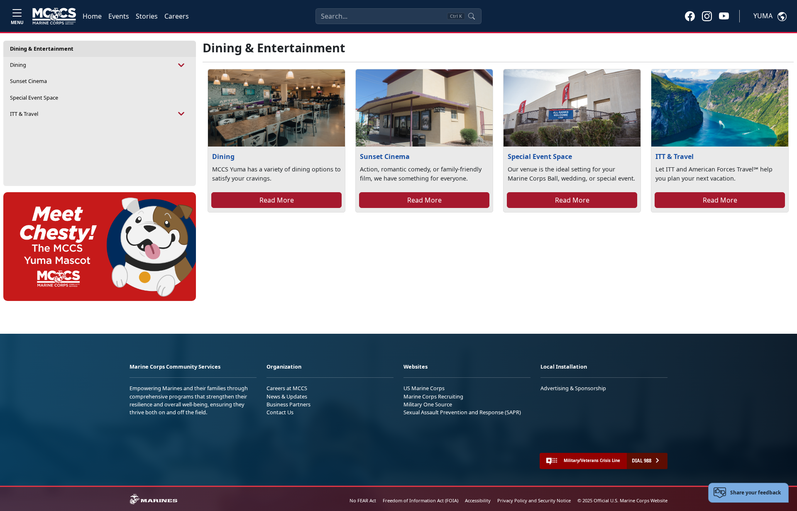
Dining (18, 64)
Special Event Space (34, 97)
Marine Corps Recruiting (433, 396)
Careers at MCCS (286, 388)
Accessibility (478, 500)
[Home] (54, 16)
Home (92, 16)
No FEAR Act (363, 500)
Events (118, 16)
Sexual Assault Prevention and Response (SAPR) (462, 412)
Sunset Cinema (28, 81)
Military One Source (427, 404)
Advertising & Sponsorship (573, 388)
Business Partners (288, 404)
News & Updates (286, 396)
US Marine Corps (424, 388)
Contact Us (279, 412)
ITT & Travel (24, 113)
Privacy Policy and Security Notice (534, 500)
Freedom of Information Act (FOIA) (420, 500)
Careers (176, 16)
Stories (147, 16)
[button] (690, 15)
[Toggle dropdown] (181, 65)
